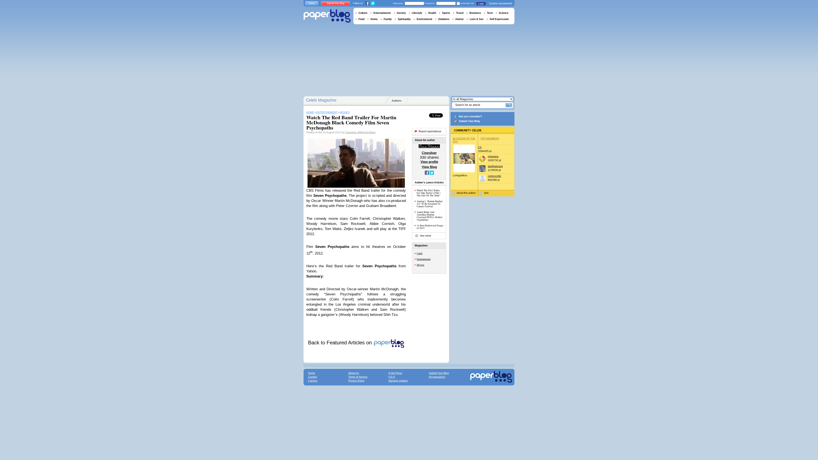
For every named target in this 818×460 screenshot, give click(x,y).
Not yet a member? (470, 116)
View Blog (429, 167)
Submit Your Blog (469, 121)
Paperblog (327, 16)
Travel (460, 13)
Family (388, 19)
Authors (397, 100)
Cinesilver (351, 132)
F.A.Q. (392, 376)
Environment (424, 19)
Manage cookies (398, 380)
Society (401, 13)
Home (312, 3)
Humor (459, 19)
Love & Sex (477, 19)
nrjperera (493, 156)
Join (486, 192)
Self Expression (499, 19)
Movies (420, 264)
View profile (429, 162)
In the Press (395, 373)
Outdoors (443, 19)
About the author (466, 192)
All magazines (437, 376)
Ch (480, 147)
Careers (312, 380)
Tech (490, 13)
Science (503, 13)
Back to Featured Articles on (340, 342)
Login (481, 3)
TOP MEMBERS (489, 138)
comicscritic (494, 176)
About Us (353, 373)
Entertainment (424, 259)
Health (432, 13)
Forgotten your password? (500, 3)
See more (425, 235)
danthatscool (495, 166)
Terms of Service (357, 376)
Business (475, 13)
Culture (363, 13)
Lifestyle (417, 13)
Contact (312, 376)
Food (361, 19)
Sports (446, 13)
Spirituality (404, 19)
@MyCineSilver (366, 132)
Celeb (419, 253)
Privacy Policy (356, 380)
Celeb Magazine (321, 100)
